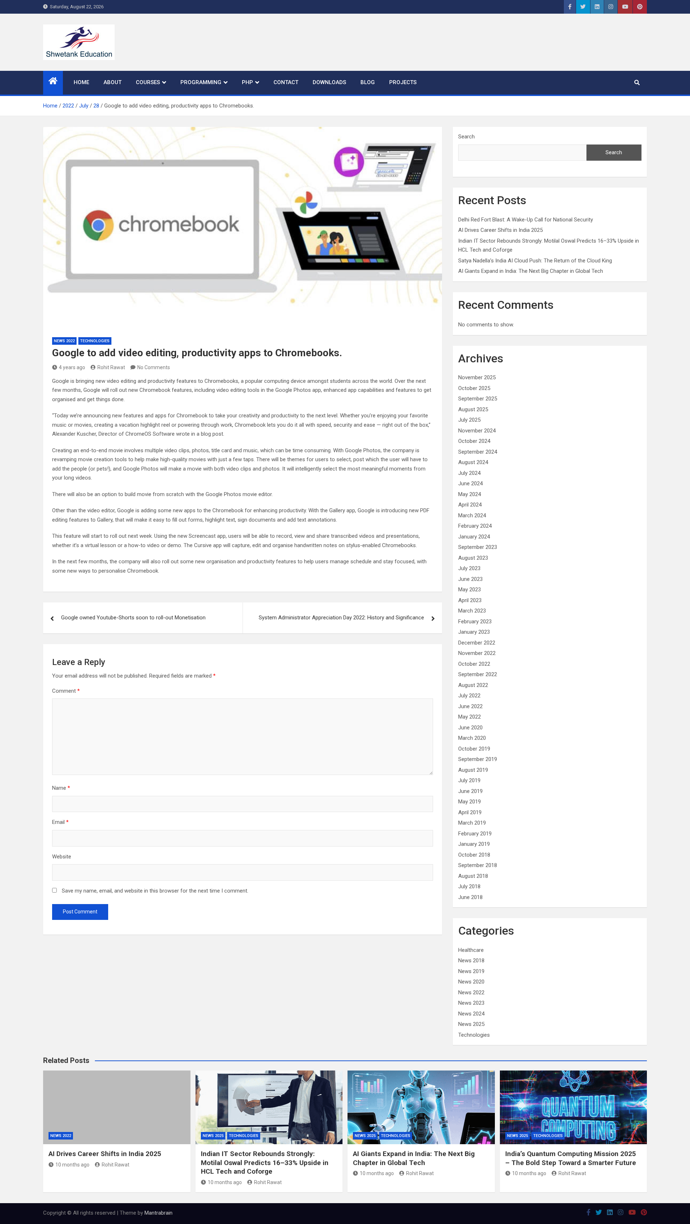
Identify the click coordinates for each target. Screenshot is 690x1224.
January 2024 (474, 536)
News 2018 (471, 960)
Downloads (329, 82)
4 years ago (72, 367)
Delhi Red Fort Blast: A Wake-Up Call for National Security (525, 219)
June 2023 (470, 579)
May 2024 (469, 494)
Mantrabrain (158, 1213)
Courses (148, 82)
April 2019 (470, 812)
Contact (285, 82)
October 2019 (474, 749)
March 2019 (472, 823)
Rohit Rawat (111, 367)
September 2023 (477, 547)
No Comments (153, 367)
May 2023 (469, 589)
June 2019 (470, 791)
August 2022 (473, 685)
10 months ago (72, 1165)
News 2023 (471, 1003)
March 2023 (472, 611)
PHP (247, 82)
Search (466, 136)
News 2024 (471, 1013)
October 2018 (474, 855)
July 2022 (469, 695)
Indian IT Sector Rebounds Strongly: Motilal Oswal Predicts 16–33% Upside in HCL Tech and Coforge (264, 1162)
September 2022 (477, 674)
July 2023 (469, 568)
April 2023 (470, 600)
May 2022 (469, 717)
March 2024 (472, 515)
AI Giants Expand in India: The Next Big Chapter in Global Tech (530, 271)
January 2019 (474, 844)
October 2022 (474, 664)
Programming (200, 82)
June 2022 (470, 706)
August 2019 (473, 770)
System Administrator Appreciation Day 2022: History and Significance (341, 617)
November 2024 (477, 430)
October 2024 (474, 441)
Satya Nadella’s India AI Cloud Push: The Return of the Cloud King (535, 260)
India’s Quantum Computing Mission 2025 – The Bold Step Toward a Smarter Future (570, 1158)
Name (61, 788)
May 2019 (469, 801)
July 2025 (469, 420)
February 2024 (475, 526)
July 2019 (469, 780)
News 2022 (64, 341)
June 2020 (470, 727)
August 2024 (473, 462)
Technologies (95, 341)
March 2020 (472, 738)
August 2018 (473, 876)
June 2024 (470, 483)
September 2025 (477, 398)
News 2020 (471, 981)
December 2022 (476, 642)
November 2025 (477, 377)
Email (60, 822)
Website (61, 856)
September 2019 (477, 759)
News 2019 (471, 971)
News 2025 (471, 1024)
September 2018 (477, 865)
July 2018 (469, 886)
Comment (66, 691)
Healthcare (471, 950)
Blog (367, 82)
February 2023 (475, 621)
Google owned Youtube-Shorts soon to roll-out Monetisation (133, 617)
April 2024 (470, 504)
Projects (403, 82)
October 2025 (474, 388)
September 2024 (477, 452)
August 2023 (473, 558)
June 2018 (470, 897)
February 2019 (475, 833)
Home (81, 82)
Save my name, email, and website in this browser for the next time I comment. (155, 891)
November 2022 (477, 653)
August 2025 (473, 409)
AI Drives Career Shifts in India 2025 (500, 230)
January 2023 (474, 632)
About (112, 82)
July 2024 (469, 473)
